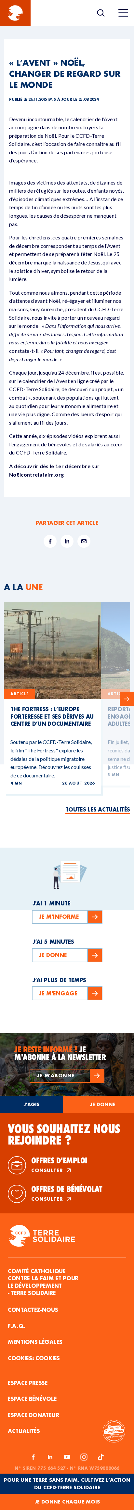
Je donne (102, 1104)
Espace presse (28, 1382)
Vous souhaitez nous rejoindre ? (64, 1134)
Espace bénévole (32, 1398)
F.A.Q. (16, 1326)
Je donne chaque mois (67, 1502)
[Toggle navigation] (123, 13)
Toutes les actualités (97, 809)
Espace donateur (33, 1415)
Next (127, 699)
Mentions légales (35, 1341)
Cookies (47, 1358)
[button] (67, 1076)
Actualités (24, 1430)
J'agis (31, 1104)
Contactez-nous (33, 1309)
